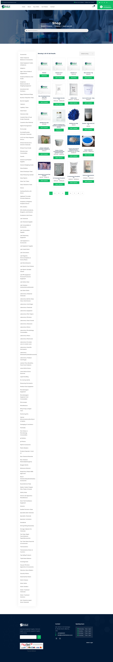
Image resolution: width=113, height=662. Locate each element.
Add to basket (59, 77)
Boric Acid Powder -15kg (88, 98)
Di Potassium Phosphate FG (59, 179)
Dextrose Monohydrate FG (88, 176)
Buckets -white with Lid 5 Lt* (88, 124)
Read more (44, 75)
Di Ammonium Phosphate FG (74, 177)
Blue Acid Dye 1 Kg (88, 72)
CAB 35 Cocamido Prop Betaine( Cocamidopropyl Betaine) (59, 126)
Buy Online (36, 6)
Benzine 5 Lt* (74, 72)
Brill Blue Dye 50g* (73, 123)
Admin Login (89, 642)
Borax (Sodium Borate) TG (59, 98)
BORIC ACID (74, 98)
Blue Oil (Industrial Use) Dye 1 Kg (44, 97)
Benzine (44, 72)
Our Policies (45, 6)
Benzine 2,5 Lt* (59, 72)
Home (23, 6)
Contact (52, 6)
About (29, 6)
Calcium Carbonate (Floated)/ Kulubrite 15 (44, 148)
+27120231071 (61, 633)
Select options (59, 104)
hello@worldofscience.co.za (9, 2)
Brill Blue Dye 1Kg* (44, 122)
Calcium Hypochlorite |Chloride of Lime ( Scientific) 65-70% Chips (74, 150)
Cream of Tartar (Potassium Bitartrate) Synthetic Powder (58, 151)
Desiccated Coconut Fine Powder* (44, 175)
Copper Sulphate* (88, 150)
